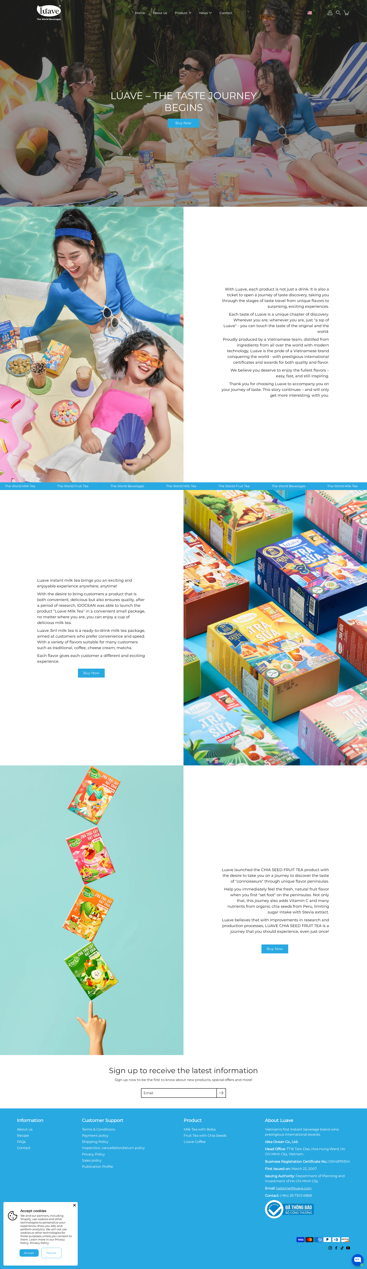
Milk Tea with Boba (200, 1129)
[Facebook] (336, 1248)
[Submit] (221, 1093)
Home (140, 13)
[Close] (74, 1205)
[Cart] (346, 12)
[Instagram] (330, 1248)
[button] (314, 12)
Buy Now (183, 123)
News (203, 13)
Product (181, 13)
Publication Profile (97, 1166)
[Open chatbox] (358, 1260)
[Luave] (49, 12)
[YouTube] (348, 1248)
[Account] (330, 12)
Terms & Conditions (98, 1129)
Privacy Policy (39, 1243)
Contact (226, 13)
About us (160, 13)
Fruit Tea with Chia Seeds (205, 1135)
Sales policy (92, 1160)
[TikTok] (342, 1248)
